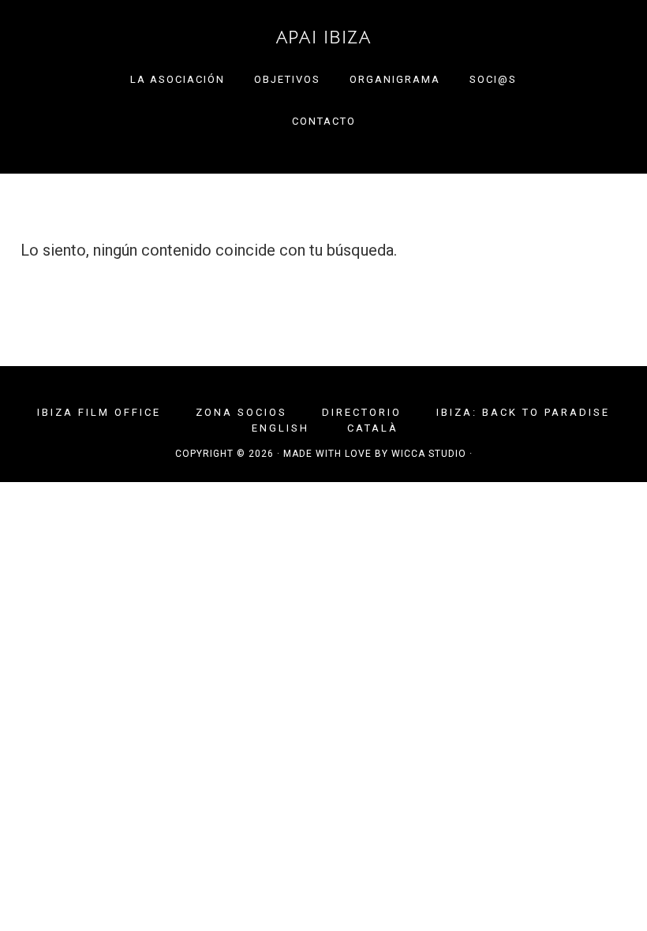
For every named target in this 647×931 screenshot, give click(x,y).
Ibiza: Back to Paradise (523, 412)
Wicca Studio (428, 453)
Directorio (362, 412)
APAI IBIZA (323, 37)
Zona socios (241, 412)
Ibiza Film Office (99, 412)
